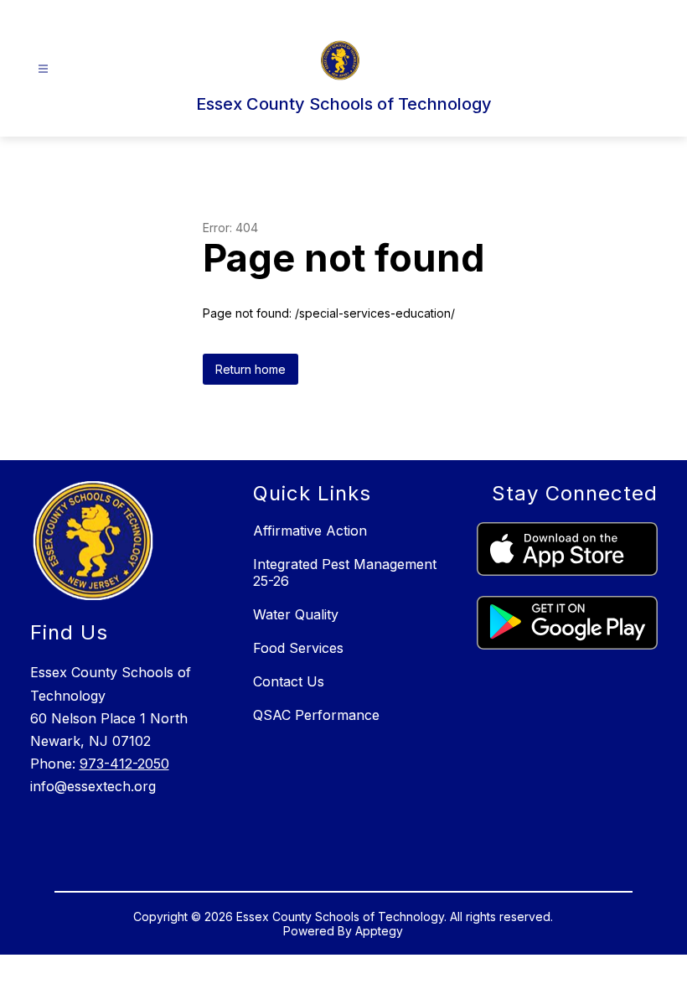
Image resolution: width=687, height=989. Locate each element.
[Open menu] (43, 69)
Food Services (298, 647)
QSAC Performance (316, 715)
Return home (250, 369)
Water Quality (295, 614)
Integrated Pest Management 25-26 (344, 572)
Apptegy (379, 931)
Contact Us (288, 681)
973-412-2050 (124, 763)
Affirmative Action (310, 530)
